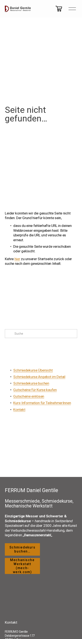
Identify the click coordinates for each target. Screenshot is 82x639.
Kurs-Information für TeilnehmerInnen (42, 403)
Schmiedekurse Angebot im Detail (39, 377)
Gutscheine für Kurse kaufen (35, 390)
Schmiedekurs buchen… (22, 549)
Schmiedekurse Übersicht (33, 370)
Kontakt (19, 409)
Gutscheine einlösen (28, 396)
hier (17, 259)
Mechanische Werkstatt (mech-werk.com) (22, 566)
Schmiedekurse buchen (31, 383)
